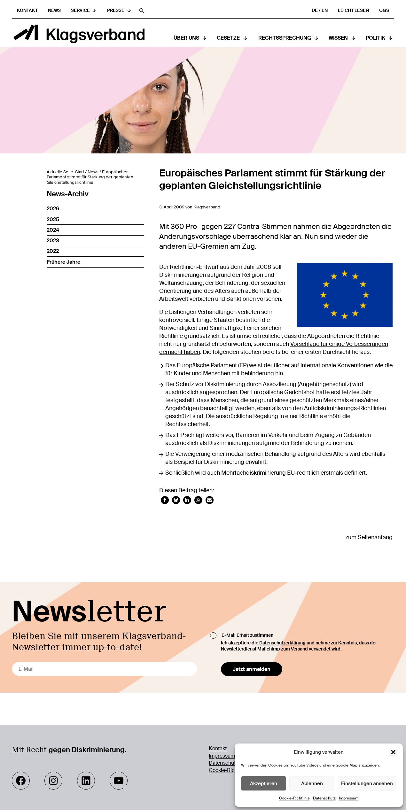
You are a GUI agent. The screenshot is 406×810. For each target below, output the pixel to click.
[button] (393, 752)
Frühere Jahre (63, 262)
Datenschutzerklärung (282, 643)
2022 (53, 251)
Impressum (349, 798)
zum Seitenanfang (369, 537)
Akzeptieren (263, 783)
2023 (53, 240)
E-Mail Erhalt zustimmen (247, 635)
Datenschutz (324, 798)
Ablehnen (312, 783)
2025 (53, 219)
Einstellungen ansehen (367, 783)
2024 (53, 230)
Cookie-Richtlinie (294, 798)
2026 (53, 208)
